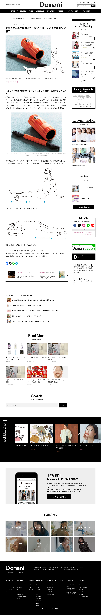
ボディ (16, 18)
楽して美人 (89, 106)
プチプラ (76, 106)
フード (37, 587)
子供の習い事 (49, 591)
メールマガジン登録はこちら (84, 229)
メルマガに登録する (59, 497)
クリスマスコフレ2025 (22, 596)
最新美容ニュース (21, 594)
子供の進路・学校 (50, 594)
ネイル (18, 598)
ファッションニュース (10, 591)
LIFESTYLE (40, 11)
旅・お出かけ (39, 596)
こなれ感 (76, 97)
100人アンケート (40, 603)
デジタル (31, 589)
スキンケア (19, 587)
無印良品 (83, 106)
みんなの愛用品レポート (88, 102)
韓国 (88, 95)
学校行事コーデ (49, 587)
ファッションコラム (10, 587)
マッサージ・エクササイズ (24, 18)
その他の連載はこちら (83, 207)
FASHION (14, 11)
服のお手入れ (82, 95)
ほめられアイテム (13, 81)
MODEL (60, 11)
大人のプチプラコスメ (85, 104)
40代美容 (76, 104)
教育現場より (49, 589)
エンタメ (38, 589)
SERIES (77, 11)
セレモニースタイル (89, 97)
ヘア (82, 97)
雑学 (30, 585)
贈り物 (37, 605)
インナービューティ (21, 600)
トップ (7, 18)
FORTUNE (69, 11)
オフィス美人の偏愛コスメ (80, 99)
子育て (37, 594)
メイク (18, 585)
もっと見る (83, 81)
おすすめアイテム (9, 589)
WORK (31, 11)
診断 (76, 95)
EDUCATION (50, 11)
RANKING (86, 11)
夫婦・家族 (38, 598)
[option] (27, 437)
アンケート (82, 256)
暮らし (37, 585)
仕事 (30, 587)
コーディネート (9, 585)
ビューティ (11, 18)
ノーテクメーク (78, 102)
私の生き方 (38, 600)
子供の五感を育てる (50, 585)
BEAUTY (23, 11)
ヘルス (37, 591)
